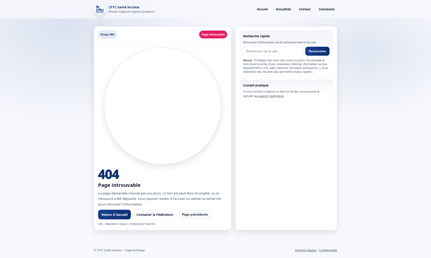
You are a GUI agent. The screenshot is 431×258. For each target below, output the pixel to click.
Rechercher (317, 51)
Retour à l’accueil (114, 214)
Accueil (262, 9)
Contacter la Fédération (154, 214)
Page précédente (195, 214)
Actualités (283, 9)
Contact (305, 9)
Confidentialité (328, 250)
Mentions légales (306, 250)
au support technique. (269, 96)
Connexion (327, 9)
